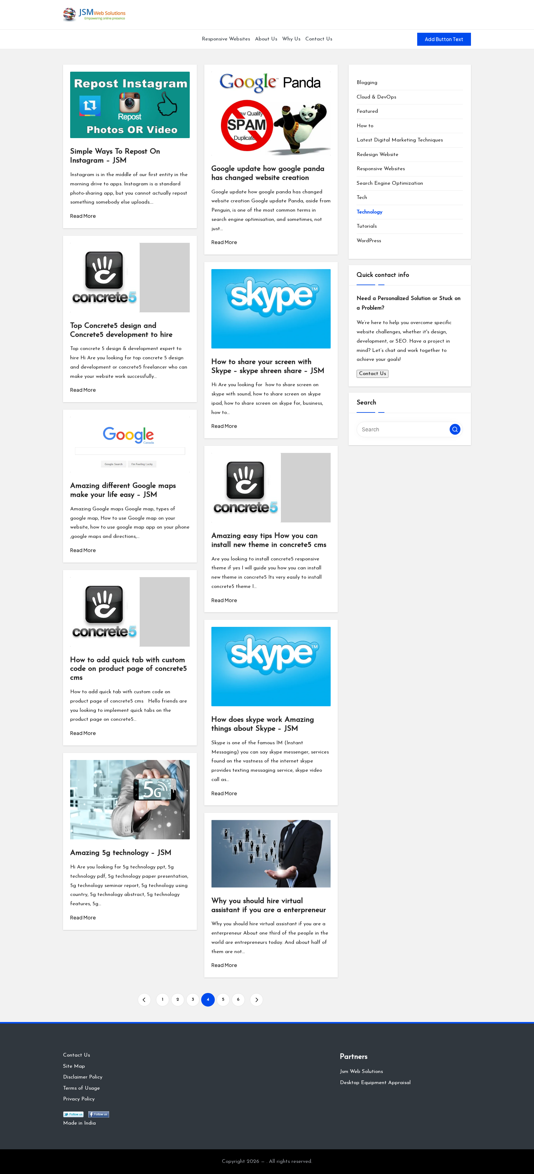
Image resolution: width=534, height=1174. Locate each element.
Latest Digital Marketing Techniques (400, 140)
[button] (444, 39)
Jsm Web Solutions (361, 1071)
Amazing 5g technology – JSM (121, 853)
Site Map (74, 1066)
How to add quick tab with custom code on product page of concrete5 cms (128, 669)
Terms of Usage (81, 1088)
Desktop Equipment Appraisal (375, 1082)
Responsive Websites (381, 168)
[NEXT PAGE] (256, 1000)
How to (365, 126)
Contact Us (372, 373)
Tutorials (367, 226)
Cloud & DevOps (376, 97)
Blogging (367, 82)
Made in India (79, 1123)
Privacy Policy (79, 1099)
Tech (362, 197)
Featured (367, 111)
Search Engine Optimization (390, 183)
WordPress (369, 240)
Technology (369, 212)
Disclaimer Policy (82, 1077)
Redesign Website (377, 154)
